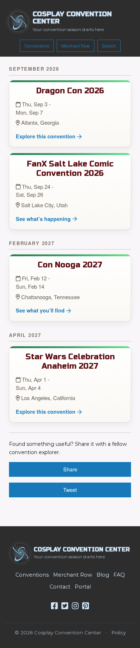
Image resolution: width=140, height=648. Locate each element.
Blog (103, 575)
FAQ (119, 575)
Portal (83, 586)
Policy (118, 632)
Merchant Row (75, 46)
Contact (60, 586)
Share (70, 469)
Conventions (36, 46)
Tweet (70, 489)
